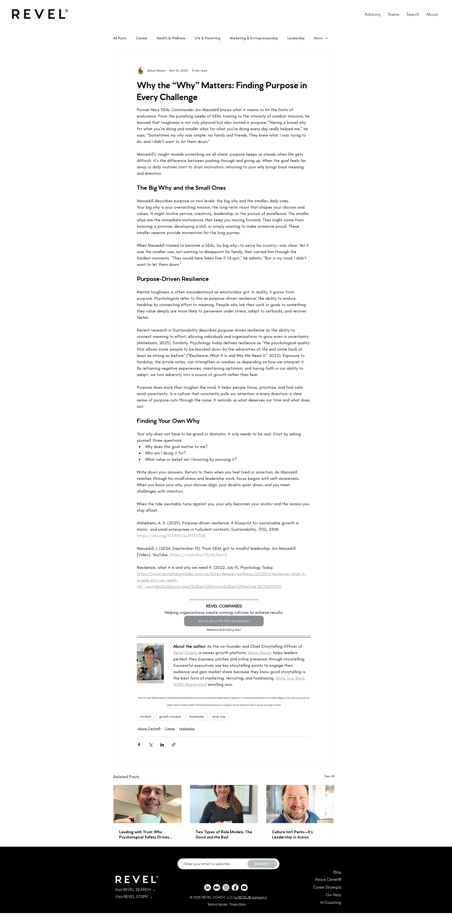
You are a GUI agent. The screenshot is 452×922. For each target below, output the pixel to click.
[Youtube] (244, 887)
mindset (145, 717)
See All (329, 776)
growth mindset (170, 717)
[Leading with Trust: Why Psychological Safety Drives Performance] (147, 804)
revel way (219, 717)
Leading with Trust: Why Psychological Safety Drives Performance (144, 834)
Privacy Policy (238, 904)
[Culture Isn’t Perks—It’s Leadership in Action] (300, 804)
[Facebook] (235, 887)
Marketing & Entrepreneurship (254, 38)
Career (141, 38)
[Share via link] (173, 744)
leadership (196, 717)
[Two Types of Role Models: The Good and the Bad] (224, 804)
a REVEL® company (250, 897)
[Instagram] (225, 887)
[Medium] (216, 887)
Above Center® (149, 729)
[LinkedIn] (207, 887)
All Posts (119, 38)
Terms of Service (217, 904)
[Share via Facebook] (139, 744)
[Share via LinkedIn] (162, 744)
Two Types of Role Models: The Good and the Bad (224, 834)
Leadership (296, 38)
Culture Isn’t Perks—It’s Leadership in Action (292, 834)
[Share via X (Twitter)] (150, 744)
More (318, 38)
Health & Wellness (171, 38)
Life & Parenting (207, 38)
